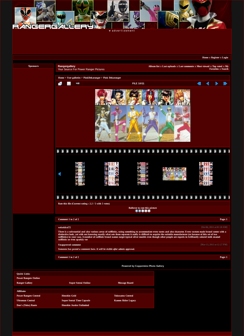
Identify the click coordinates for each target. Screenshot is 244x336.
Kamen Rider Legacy (125, 300)
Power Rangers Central (28, 295)
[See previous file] (207, 83)
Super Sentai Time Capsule (76, 300)
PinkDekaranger (91, 77)
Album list (153, 66)
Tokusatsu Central (123, 295)
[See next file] (216, 83)
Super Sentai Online (79, 283)
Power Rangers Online (28, 278)
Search (225, 69)
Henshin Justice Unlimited (75, 305)
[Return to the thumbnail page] (60, 83)
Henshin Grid (69, 295)
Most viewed (203, 66)
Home (205, 57)
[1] (136, 210)
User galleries (74, 77)
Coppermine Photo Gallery (149, 266)
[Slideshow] (77, 83)
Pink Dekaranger (112, 77)
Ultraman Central (26, 300)
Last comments (186, 66)
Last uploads (169, 66)
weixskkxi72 (64, 227)
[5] (149, 210)
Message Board (125, 283)
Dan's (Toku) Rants (27, 305)
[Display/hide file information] (69, 83)
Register (215, 57)
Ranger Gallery (24, 283)
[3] (142, 210)
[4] (145, 210)
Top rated (217, 66)
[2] (139, 210)
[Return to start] (199, 83)
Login (225, 57)
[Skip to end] (225, 83)
